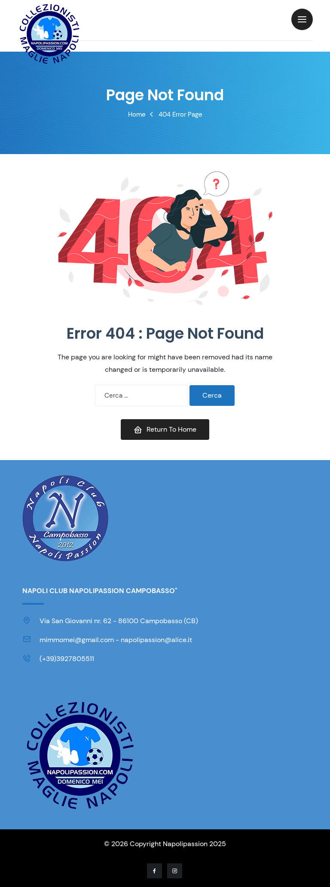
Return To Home (171, 429)
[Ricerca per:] (141, 395)
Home (137, 114)
